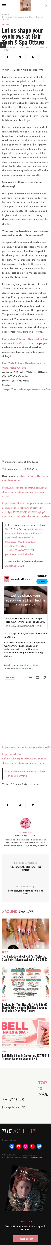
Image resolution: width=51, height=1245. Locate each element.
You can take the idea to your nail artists (25, 868)
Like (44, 48)
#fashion (10, 546)
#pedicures (24, 542)
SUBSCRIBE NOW (25, 1238)
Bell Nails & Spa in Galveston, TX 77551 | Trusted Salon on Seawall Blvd (25, 1057)
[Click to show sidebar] (3, 45)
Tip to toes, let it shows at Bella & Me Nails (25, 892)
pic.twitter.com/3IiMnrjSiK (19, 554)
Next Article (24, 887)
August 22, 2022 (10, 48)
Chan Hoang (30, 48)
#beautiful (27, 538)
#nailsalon (10, 533)
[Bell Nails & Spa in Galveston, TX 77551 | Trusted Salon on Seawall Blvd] (25, 1033)
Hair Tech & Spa (12, 363)
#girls (34, 542)
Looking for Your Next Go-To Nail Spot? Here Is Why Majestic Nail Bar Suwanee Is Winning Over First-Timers (24, 1007)
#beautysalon (24, 533)
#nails (31, 529)
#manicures (11, 542)
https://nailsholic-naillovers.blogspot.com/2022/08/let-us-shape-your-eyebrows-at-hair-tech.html (24, 759)
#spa (7, 538)
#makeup (16, 538)
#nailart (39, 529)
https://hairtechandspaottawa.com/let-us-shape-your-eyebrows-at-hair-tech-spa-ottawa (25, 492)
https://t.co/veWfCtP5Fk (22, 550)
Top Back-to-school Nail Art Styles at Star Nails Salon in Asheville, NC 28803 (25, 957)
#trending (20, 546)
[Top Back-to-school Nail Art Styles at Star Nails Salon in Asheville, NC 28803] (25, 934)
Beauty (5, 24)
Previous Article (26, 863)
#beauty (37, 533)
